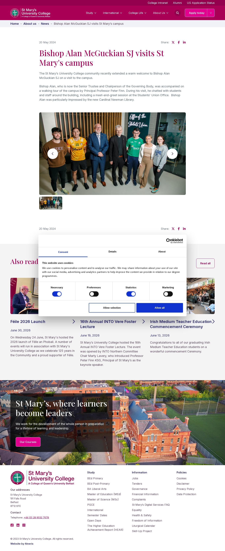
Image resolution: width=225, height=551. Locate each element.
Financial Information (145, 494)
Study (89, 12)
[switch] (94, 294)
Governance (139, 489)
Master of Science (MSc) (103, 499)
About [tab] (162, 251)
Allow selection (112, 307)
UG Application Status (201, 2)
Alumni (177, 2)
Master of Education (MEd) (104, 494)
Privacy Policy (185, 489)
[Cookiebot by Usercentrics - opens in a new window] (168, 240)
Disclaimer (183, 483)
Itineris (29, 543)
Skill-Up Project (142, 531)
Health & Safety (142, 515)
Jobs (135, 478)
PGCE (91, 504)
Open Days (94, 520)
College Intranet (158, 2)
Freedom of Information (147, 520)
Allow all (160, 307)
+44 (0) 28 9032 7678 (36, 517)
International (111, 12)
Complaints (139, 499)
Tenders (137, 483)
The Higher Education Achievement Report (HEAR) (105, 527)
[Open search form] (177, 13)
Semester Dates (97, 515)
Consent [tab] (63, 252)
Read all (207, 263)
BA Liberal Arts (96, 489)
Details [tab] (113, 251)
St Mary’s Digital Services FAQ (151, 504)
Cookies (181, 478)
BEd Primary (95, 478)
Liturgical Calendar (143, 525)
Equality (137, 510)
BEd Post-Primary (98, 483)
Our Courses (28, 442)
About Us (159, 12)
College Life (136, 12)
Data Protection (186, 494)
